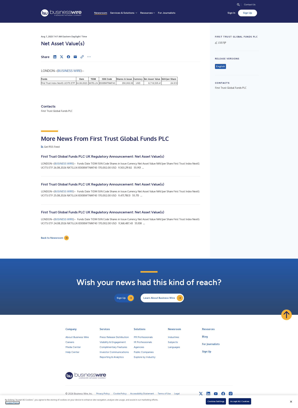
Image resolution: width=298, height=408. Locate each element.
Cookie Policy (12, 402)
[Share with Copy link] (82, 56)
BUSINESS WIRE (69, 71)
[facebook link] (223, 394)
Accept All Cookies (239, 401)
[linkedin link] (208, 394)
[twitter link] (201, 393)
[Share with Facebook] (68, 56)
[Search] (238, 4)
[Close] (291, 401)
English (220, 66)
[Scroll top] (286, 315)
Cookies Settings (216, 401)
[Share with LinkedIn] (54, 56)
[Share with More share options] (88, 56)
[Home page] (61, 12)
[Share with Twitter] (61, 56)
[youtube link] (216, 393)
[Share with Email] (75, 56)
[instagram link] (231, 394)
